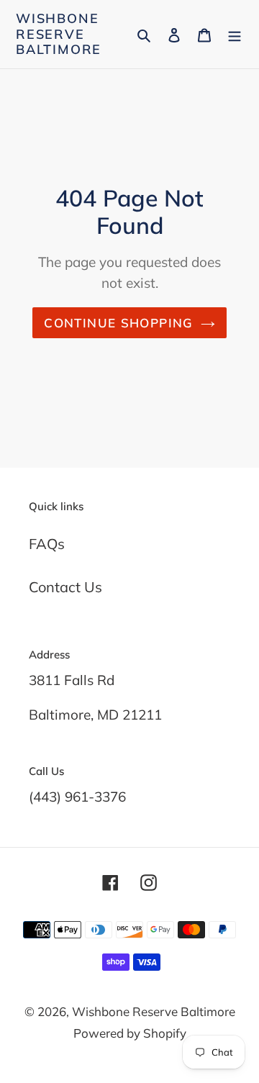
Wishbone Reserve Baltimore (58, 34)
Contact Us (65, 587)
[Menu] (234, 34)
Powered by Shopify (129, 1033)
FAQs (47, 544)
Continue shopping (118, 322)
